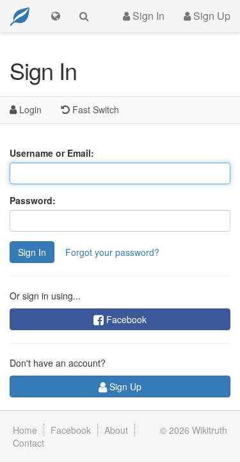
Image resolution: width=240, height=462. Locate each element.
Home (25, 430)
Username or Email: (52, 153)
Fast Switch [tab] (94, 109)
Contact (28, 442)
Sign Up (210, 15)
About (116, 430)
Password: (33, 200)
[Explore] (56, 16)
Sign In (147, 15)
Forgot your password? (112, 252)
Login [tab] (29, 109)
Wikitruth (209, 430)
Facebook (125, 319)
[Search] (84, 16)
